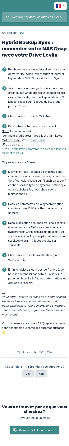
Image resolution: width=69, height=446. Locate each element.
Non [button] (41, 373)
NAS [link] (22, 32)
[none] (60, 6)
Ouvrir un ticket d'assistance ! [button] (37, 430)
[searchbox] (34, 17)
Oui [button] (27, 373)
